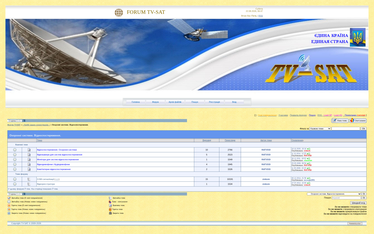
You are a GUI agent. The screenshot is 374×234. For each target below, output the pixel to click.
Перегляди (230, 140)
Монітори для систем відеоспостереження (58, 159)
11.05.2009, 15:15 (299, 168)
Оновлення (297, 140)
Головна (136, 102)
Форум (155, 102)
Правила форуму (298, 115)
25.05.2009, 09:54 (299, 163)
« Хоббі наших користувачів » (36, 125)
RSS (260, 16)
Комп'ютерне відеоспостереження (54, 169)
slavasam (308, 160)
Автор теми (266, 140)
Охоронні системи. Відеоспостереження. (70, 125)
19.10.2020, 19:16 (299, 149)
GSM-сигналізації (45, 179)
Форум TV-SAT (13, 125)
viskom (307, 151)
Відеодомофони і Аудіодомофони (53, 164)
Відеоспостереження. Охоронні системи (57, 150)
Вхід (234, 102)
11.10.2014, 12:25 (299, 154)
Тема (39, 140)
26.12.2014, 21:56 (299, 178)
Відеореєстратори (46, 184)
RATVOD (266, 150)
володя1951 (309, 180)
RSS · (321, 115)
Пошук (194, 102)
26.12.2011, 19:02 (299, 159)
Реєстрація (214, 102)
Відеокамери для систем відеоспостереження (59, 154)
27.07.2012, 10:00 (299, 183)
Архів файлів (175, 102)
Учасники (283, 115)
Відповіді (207, 140)
